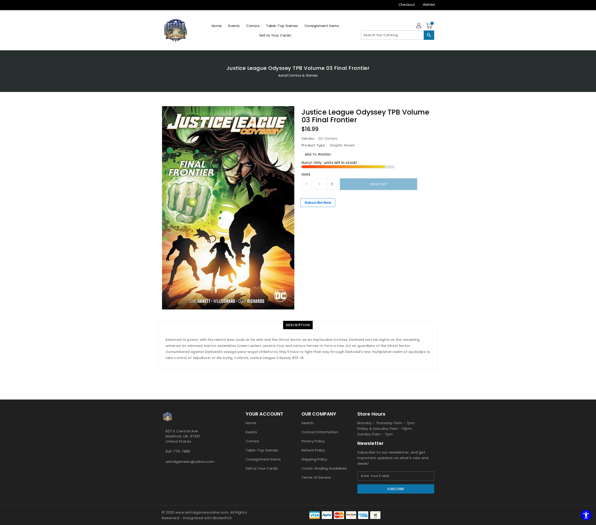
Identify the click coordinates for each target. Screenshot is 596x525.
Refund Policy (313, 450)
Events (251, 432)
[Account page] (419, 25)
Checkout (407, 4)
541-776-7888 (178, 451)
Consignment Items (263, 459)
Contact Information (319, 432)
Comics (252, 441)
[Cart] (429, 25)
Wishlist (429, 4)
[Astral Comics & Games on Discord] (170, 472)
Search (307, 422)
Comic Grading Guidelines (324, 468)
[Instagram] (164, 4)
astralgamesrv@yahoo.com (190, 461)
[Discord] (172, 4)
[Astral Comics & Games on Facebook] (163, 472)
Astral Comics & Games (298, 75)
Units (306, 174)
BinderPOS (222, 517)
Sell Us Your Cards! (262, 468)
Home (251, 422)
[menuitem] (217, 25)
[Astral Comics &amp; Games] (176, 30)
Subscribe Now (318, 202)
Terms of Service (316, 477)
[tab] (298, 325)
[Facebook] (155, 4)
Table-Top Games (262, 450)
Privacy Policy (313, 441)
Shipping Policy (314, 459)
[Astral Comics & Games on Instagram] (167, 472)
